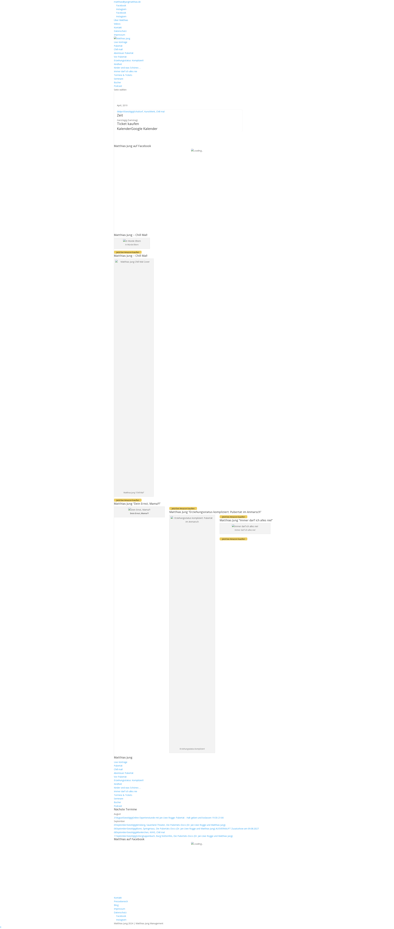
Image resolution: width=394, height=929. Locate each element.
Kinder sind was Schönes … (127, 67)
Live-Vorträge (120, 42)
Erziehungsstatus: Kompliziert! (129, 60)
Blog (116, 905)
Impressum (119, 34)
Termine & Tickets (123, 75)
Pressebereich (121, 901)
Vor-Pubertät (120, 56)
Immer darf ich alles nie (125, 71)
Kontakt (118, 27)
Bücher (117, 82)
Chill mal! (118, 49)
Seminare (118, 78)
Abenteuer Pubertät (123, 53)
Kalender (124, 128)
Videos (117, 23)
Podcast (118, 85)
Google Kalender (144, 128)
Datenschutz (120, 31)
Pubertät (118, 45)
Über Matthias (121, 20)
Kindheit (118, 64)
